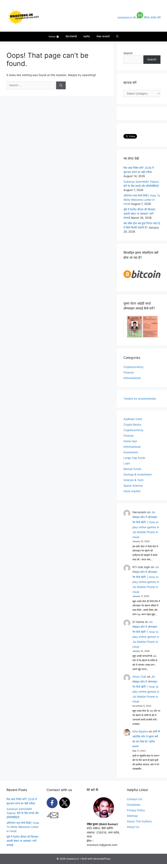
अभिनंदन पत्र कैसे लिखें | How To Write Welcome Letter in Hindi (141, 200)
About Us (133, 827)
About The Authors (139, 821)
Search (128, 53)
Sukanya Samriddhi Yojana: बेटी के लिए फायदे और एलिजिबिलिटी (23, 813)
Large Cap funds (134, 458)
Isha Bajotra (140, 731)
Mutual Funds (132, 469)
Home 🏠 (54, 36)
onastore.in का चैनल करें (139, 17)
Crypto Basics (132, 424)
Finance (128, 372)
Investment (130, 452)
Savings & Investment (137, 474)
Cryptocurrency (133, 367)
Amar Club (139, 676)
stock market (131, 491)
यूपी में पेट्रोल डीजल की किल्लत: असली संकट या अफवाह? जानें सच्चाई (139, 213)
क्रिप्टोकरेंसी (71, 36)
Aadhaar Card (132, 419)
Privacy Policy (136, 810)
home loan (130, 441)
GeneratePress (102, 858)
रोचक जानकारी (103, 36)
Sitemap (132, 815)
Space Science (133, 485)
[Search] (61, 85)
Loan (126, 463)
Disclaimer (133, 804)
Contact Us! (134, 799)
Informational (132, 378)
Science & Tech (133, 480)
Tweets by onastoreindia (139, 398)
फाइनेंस (86, 36)
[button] (117, 36)
